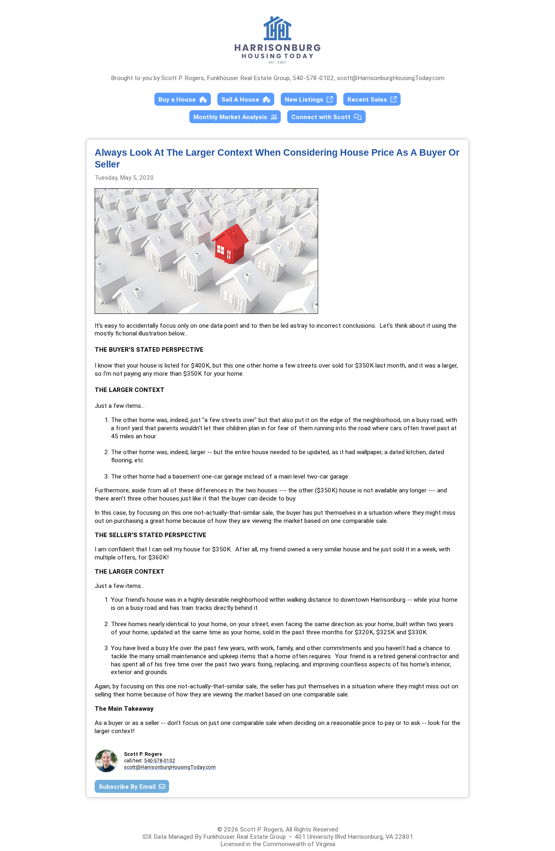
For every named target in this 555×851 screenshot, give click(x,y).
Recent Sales (368, 99)
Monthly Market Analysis (232, 117)
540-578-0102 (159, 761)
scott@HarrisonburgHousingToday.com (390, 78)
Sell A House (241, 99)
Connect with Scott (322, 117)
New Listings (306, 99)
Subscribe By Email (129, 786)
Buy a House (178, 99)
